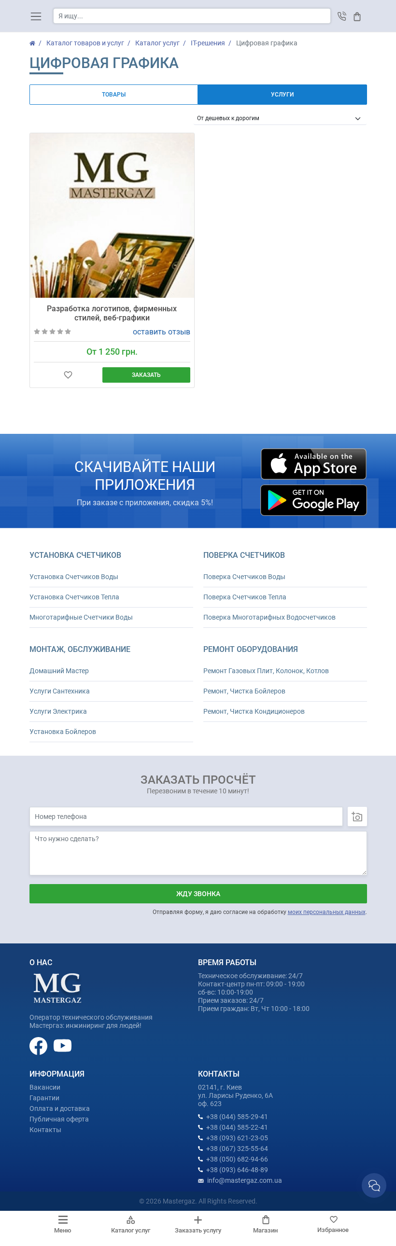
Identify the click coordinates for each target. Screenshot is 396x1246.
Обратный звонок (342, 16)
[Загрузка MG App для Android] (313, 500)
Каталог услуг (130, 1230)
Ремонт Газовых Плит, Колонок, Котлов (266, 671)
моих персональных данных (327, 912)
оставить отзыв (161, 331)
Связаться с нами (374, 1185)
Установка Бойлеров (62, 731)
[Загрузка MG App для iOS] (313, 464)
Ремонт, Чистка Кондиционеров (254, 711)
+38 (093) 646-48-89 (237, 1170)
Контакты (45, 1130)
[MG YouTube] (62, 1045)
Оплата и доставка (59, 1108)
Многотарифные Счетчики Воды (81, 617)
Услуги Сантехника (59, 691)
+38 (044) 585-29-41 (237, 1117)
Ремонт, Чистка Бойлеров (244, 691)
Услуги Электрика (58, 711)
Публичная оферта (59, 1119)
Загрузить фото (357, 816)
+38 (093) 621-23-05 (237, 1138)
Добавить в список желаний (68, 375)
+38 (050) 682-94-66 (237, 1159)
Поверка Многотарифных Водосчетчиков (269, 617)
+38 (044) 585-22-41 (237, 1127)
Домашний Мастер (59, 671)
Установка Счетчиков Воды (73, 577)
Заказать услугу (198, 1230)
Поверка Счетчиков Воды (244, 577)
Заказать (146, 375)
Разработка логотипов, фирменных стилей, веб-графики (112, 313)
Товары (114, 94)
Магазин (265, 1230)
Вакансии (44, 1087)
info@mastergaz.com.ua (244, 1180)
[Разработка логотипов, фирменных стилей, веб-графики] (112, 215)
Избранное (333, 1229)
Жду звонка (198, 894)
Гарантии (44, 1098)
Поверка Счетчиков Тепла (244, 597)
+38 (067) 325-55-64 (237, 1148)
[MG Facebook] (39, 1045)
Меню (62, 1230)
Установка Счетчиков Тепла (74, 597)
